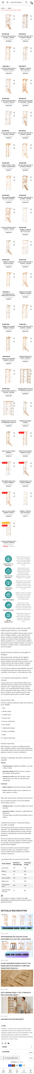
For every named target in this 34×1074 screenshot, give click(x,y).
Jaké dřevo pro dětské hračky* (12, 1019)
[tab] (17, 1046)
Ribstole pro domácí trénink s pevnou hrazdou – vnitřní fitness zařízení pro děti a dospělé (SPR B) (25, 451)
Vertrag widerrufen (11, 1058)
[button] (5, 34)
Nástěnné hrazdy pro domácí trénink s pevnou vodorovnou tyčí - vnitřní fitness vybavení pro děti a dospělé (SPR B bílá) (8, 481)
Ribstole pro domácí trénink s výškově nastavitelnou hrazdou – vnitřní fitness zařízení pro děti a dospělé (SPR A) (8, 359)
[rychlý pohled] (14, 16)
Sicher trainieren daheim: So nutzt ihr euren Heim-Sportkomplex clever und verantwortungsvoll (16, 965)
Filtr (30, 1058)
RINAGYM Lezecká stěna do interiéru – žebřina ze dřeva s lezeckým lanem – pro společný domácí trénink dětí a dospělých (25, 101)
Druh (30, 1052)
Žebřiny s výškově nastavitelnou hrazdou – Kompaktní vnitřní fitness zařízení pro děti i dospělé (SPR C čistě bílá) (25, 230)
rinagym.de (19, 1062)
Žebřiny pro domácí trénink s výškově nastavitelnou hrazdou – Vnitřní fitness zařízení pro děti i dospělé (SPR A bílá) (8, 327)
